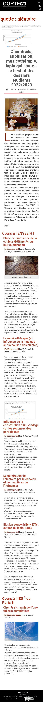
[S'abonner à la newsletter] (40, 8)
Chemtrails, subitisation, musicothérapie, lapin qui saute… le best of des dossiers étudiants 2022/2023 (21, 68)
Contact (23, 694)
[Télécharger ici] (11, 249)
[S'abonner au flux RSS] (40, 6)
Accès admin (24, 692)
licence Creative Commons (14, 699)
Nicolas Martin (25, 90)
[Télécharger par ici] (13, 615)
